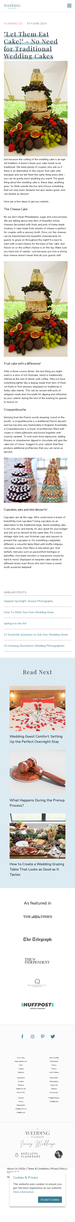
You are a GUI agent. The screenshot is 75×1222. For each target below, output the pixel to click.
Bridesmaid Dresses (21, 1061)
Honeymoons (21, 1078)
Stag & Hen (54, 1085)
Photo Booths (54, 1078)
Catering (21, 1069)
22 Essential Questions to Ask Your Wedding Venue (36, 635)
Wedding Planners (54, 1098)
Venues (20, 1102)
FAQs (22, 1168)
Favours (54, 1065)
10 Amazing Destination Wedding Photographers (34, 646)
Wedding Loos (21, 1112)
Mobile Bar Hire (21, 1089)
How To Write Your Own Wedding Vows (29, 612)
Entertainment (54, 1061)
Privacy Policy (58, 1168)
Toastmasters (54, 1092)
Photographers (54, 1081)
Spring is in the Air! (15, 623)
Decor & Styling (54, 1058)
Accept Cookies (50, 1199)
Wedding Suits (54, 1102)
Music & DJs (21, 1092)
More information (23, 1192)
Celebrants (21, 1072)
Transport (21, 1098)
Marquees (21, 1085)
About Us (12, 1168)
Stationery (54, 1089)
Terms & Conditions (38, 1168)
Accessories (21, 1058)
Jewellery (21, 1081)
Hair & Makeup (54, 1072)
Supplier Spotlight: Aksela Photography (28, 601)
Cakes (21, 1065)
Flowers (54, 1069)
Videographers (21, 1105)
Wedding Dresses (21, 1109)
